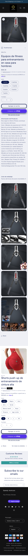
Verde (11, 405)
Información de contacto (19, 550)
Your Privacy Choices (9, 494)
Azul (19, 401)
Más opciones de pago (14, 114)
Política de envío (8, 550)
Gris (4, 405)
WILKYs (12, 543)
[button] (3, 8)
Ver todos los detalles (18, 446)
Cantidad (3, 96)
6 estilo (14, 89)
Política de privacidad (9, 547)
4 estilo (15, 86)
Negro (11, 401)
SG (19, 418)
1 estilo (5, 82)
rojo (4, 401)
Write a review (14, 463)
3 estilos (5, 86)
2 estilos (14, 82)
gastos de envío (6, 71)
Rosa (16, 408)
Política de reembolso (16, 545)
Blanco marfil (7, 408)
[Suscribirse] (23, 485)
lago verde (15, 412)
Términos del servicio (21, 547)
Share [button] (4, 336)
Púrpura (5, 412)
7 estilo (5, 93)
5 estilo (5, 89)
